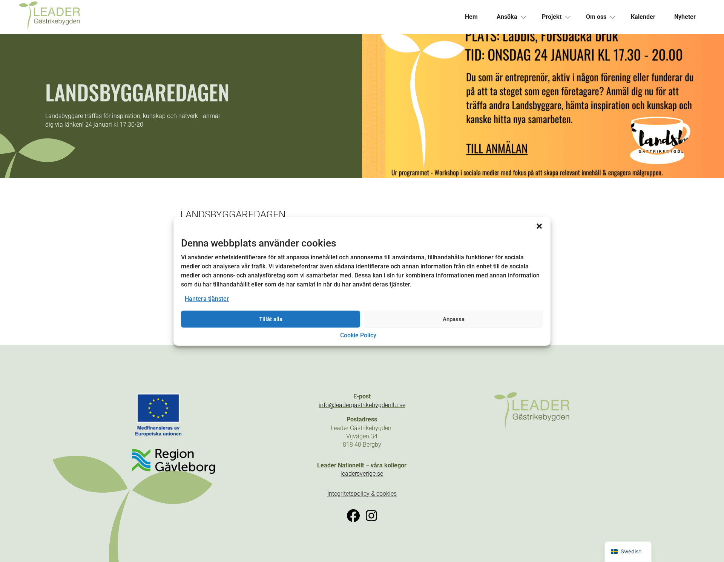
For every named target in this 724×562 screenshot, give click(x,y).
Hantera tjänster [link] (207, 298)
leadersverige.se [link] (362, 473)
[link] (190, 17)
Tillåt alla (270, 319)
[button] (539, 226)
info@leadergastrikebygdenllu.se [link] (362, 405)
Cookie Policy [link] (358, 335)
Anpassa (454, 319)
